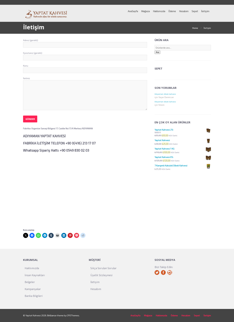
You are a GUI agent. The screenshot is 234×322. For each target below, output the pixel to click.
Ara (157, 52)
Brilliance (52, 315)
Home (195, 28)
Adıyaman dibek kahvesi (165, 94)
